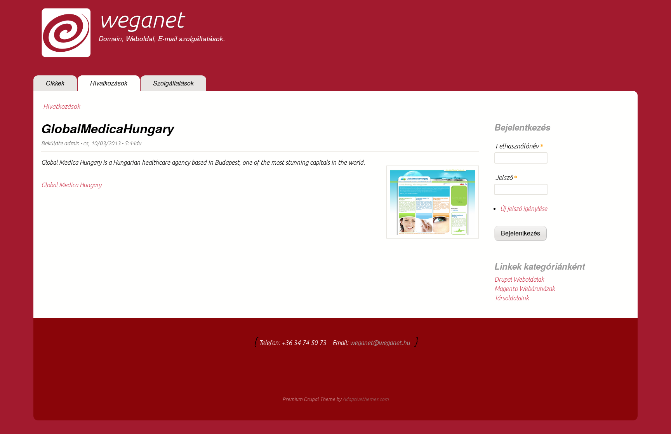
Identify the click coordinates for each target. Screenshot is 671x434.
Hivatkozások (108, 82)
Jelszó (506, 177)
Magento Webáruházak (524, 288)
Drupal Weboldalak (519, 279)
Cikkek (55, 82)
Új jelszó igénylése (523, 208)
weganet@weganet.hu (380, 342)
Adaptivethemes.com (365, 399)
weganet (141, 19)
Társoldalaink (511, 298)
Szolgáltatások (173, 82)
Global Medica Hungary (71, 184)
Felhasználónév (519, 146)
